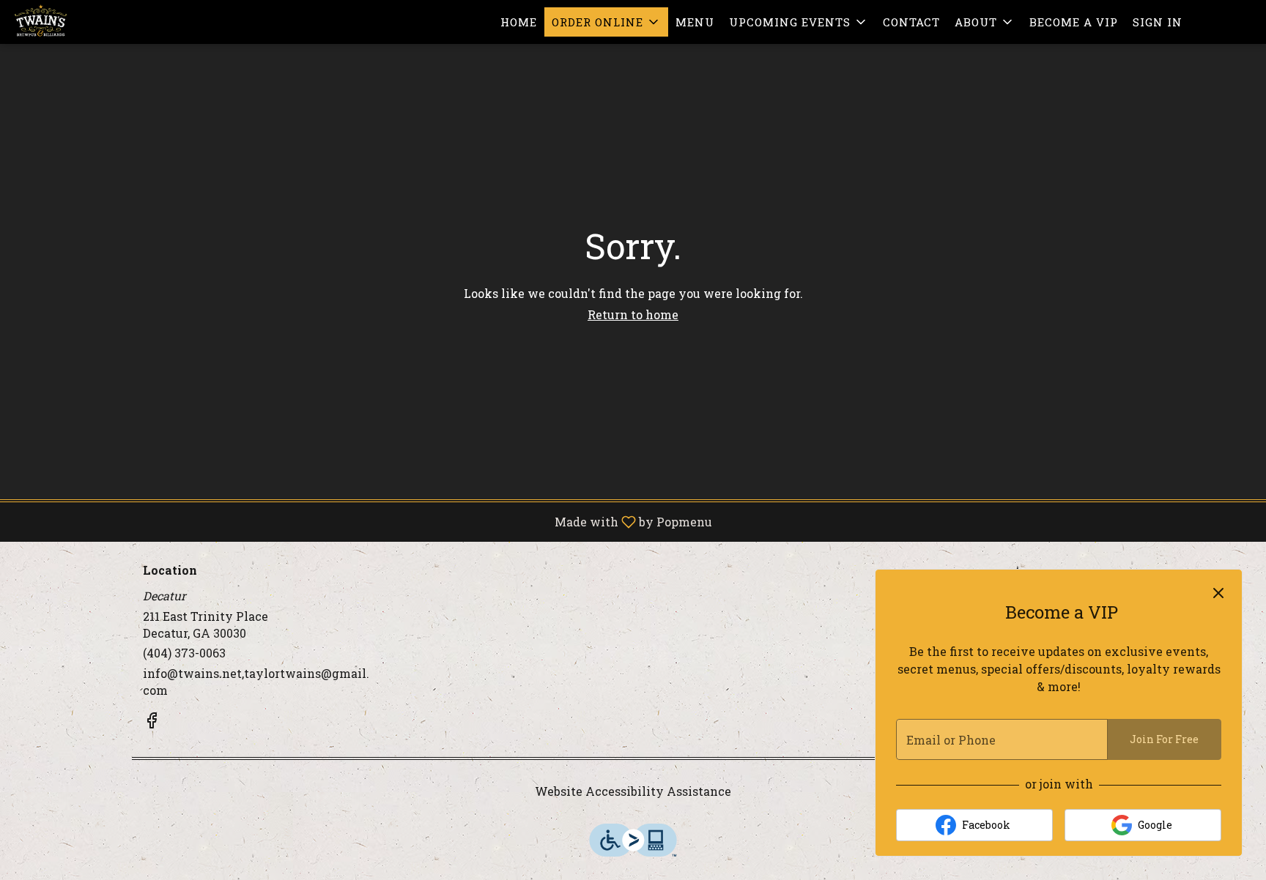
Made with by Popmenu (361, 521)
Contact (911, 22)
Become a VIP (1073, 22)
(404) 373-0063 (184, 652)
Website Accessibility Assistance (633, 791)
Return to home (633, 314)
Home (518, 22)
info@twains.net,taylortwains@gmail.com (256, 681)
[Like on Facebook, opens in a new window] (151, 722)
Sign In (1157, 22)
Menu (694, 22)
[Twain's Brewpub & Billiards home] (78, 22)
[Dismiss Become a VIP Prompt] (1218, 593)
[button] (606, 22)
